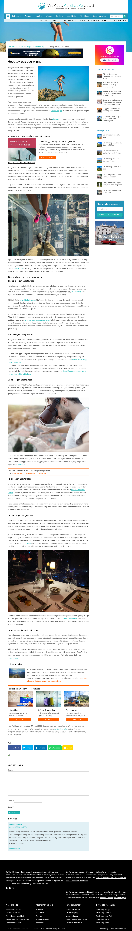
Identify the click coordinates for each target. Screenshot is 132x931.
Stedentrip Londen (103, 913)
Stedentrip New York (104, 916)
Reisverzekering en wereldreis (17, 919)
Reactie (11, 770)
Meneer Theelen (15, 824)
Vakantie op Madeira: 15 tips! (112, 168)
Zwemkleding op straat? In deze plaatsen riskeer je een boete (112, 93)
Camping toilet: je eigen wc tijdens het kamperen (112, 184)
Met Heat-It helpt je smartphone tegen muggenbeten (110, 85)
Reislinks (96, 20)
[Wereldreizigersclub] (66, 9)
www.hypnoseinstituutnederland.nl (37, 320)
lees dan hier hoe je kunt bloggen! (113, 898)
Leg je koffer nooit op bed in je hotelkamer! (111, 109)
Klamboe (39, 909)
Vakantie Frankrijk (73, 909)
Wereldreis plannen (13, 909)
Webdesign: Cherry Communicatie (113, 928)
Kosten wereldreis (13, 913)
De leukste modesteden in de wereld (112, 192)
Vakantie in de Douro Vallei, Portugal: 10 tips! (112, 152)
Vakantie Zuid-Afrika (74, 923)
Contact (54, 20)
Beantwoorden (14, 849)
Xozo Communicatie (48, 928)
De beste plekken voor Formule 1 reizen (112, 176)
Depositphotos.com (13, 923)
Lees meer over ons (41, 883)
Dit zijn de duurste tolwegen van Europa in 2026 (112, 76)
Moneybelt (40, 913)
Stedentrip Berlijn (103, 909)
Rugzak (39, 916)
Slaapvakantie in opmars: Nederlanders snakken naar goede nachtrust (112, 102)
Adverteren (84, 20)
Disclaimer (61, 928)
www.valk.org (76, 292)
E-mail (69, 748)
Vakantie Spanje (72, 913)
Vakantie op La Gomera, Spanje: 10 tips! (112, 144)
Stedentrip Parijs (102, 919)
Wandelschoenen (42, 919)
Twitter (29, 748)
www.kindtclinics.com (28, 300)
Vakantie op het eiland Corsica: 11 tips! (111, 160)
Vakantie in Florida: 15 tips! (111, 136)
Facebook (15, 748)
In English (122, 20)
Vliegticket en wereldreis (15, 916)
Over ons (43, 20)
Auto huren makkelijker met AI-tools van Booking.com (112, 118)
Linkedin (41, 748)
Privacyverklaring (69, 20)
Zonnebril (40, 923)
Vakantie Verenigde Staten (76, 919)
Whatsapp (56, 748)
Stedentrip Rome (102, 923)
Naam (11, 801)
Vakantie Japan (72, 916)
